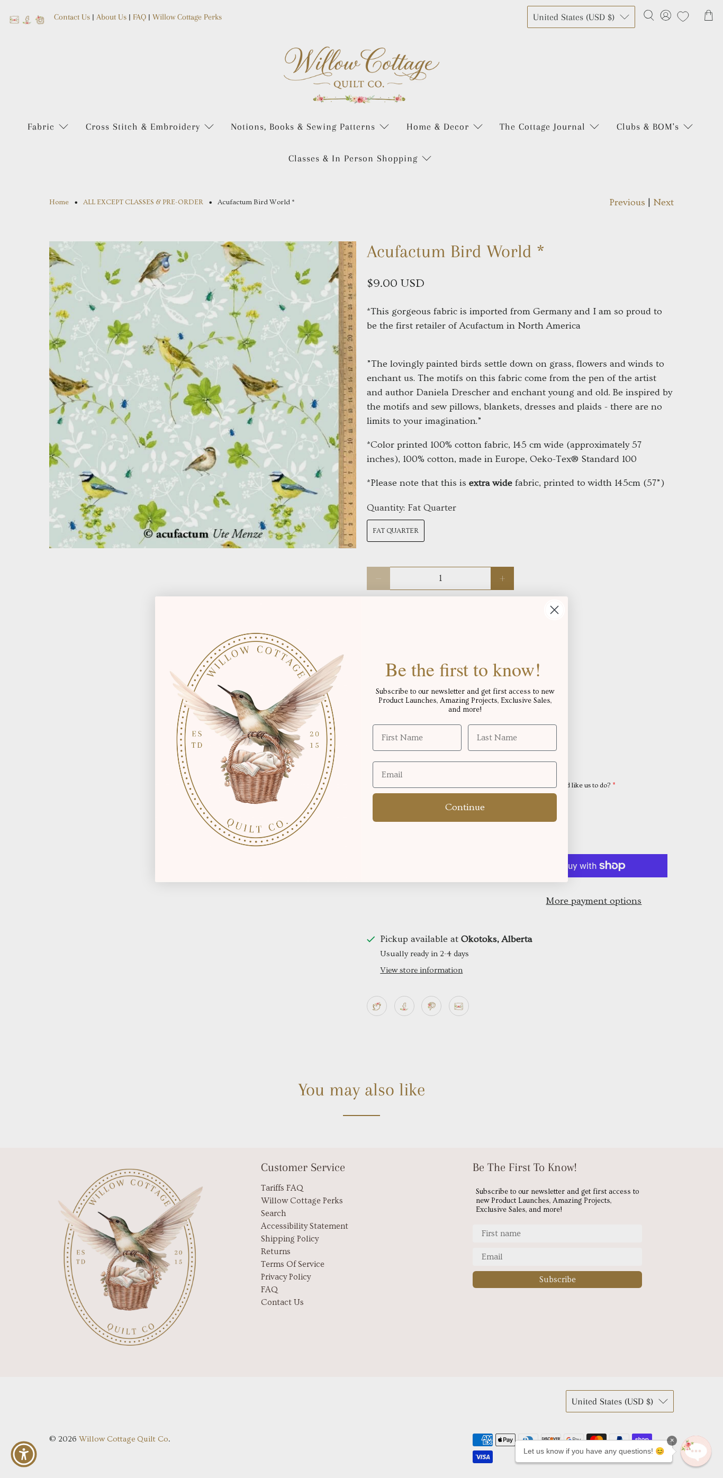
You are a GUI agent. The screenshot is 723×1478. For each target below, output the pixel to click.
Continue (465, 807)
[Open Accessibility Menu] (24, 1454)
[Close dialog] (554, 610)
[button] (696, 1451)
